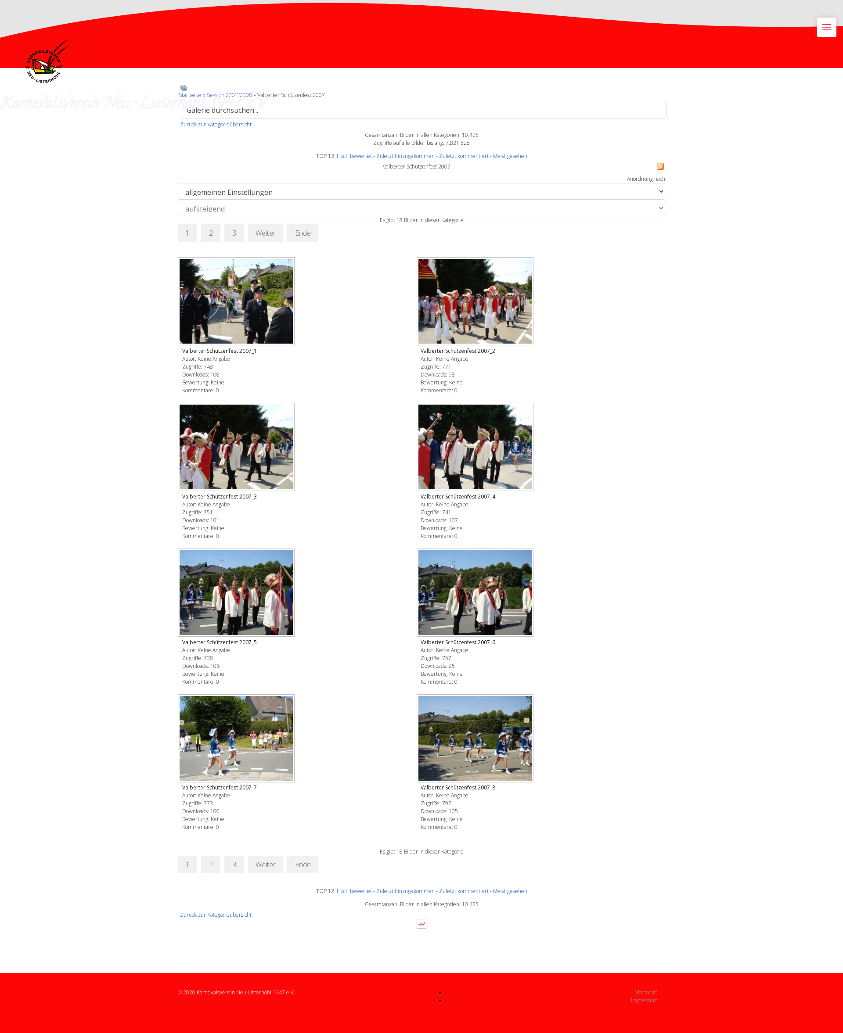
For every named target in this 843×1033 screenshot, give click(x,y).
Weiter (266, 233)
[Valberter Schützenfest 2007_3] (237, 448)
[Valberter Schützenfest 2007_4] (476, 448)
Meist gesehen (510, 156)
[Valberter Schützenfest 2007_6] (476, 593)
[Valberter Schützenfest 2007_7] (237, 739)
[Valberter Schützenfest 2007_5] (237, 593)
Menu (826, 27)
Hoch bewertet (354, 156)
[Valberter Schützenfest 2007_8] (476, 739)
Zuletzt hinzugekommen (405, 156)
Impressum (644, 1000)
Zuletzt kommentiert (464, 156)
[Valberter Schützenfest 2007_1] (237, 302)
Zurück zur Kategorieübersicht (216, 124)
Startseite (646, 992)
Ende (303, 233)
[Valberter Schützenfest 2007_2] (476, 302)
